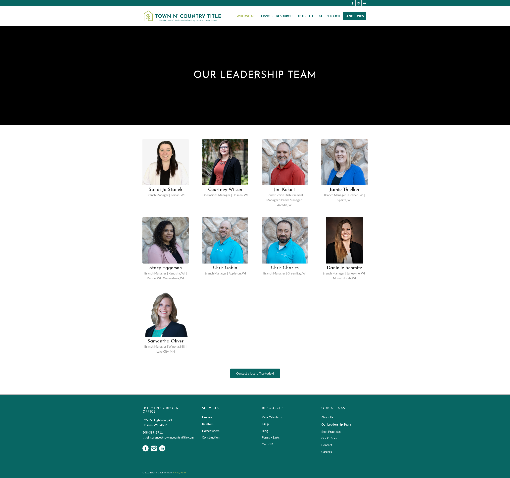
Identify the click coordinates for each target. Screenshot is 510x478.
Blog (265, 431)
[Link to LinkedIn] (365, 3)
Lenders (207, 417)
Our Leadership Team (336, 424)
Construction (211, 437)
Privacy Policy (179, 472)
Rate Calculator (272, 417)
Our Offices (329, 438)
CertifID (267, 444)
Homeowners (211, 431)
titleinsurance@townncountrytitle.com (168, 437)
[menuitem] (246, 16)
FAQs (265, 424)
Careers (326, 451)
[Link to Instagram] (358, 3)
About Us (327, 417)
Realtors (208, 424)
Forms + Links (271, 437)
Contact (326, 445)
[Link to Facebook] (352, 3)
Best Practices (331, 431)
